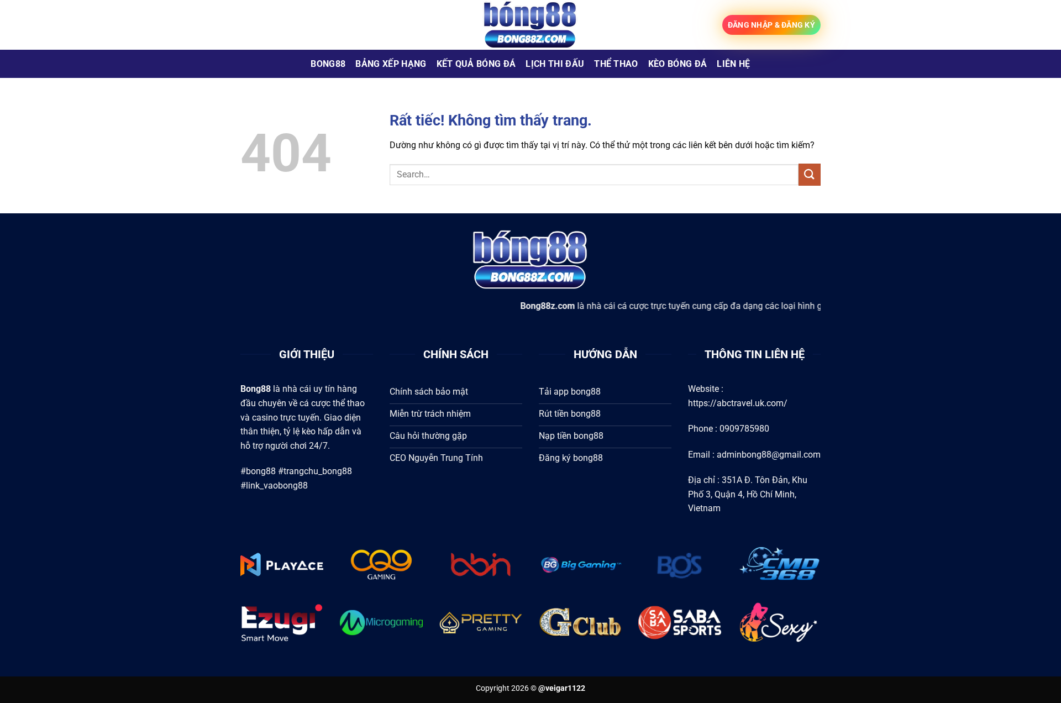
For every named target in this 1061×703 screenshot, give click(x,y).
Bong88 (328, 64)
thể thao (616, 64)
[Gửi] (810, 174)
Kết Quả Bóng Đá (476, 64)
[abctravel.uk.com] (530, 25)
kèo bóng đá (677, 64)
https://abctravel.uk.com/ (737, 403)
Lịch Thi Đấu (555, 64)
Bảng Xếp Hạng (390, 64)
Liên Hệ (733, 64)
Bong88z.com (521, 306)
